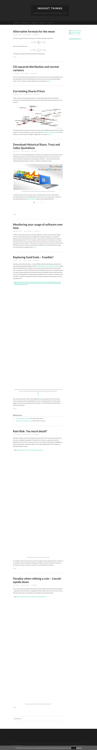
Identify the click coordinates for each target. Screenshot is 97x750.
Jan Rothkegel (27, 34)
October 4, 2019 (17, 34)
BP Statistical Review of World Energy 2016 (47, 266)
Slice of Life (42, 22)
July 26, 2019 (16, 73)
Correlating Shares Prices (29, 91)
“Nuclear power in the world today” (24, 420)
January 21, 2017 (17, 260)
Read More (79, 748)
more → (15, 57)
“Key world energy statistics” (22, 418)
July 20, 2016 (16, 585)
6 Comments (34, 151)
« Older (17, 718)
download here (32, 199)
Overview (16, 22)
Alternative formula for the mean (34, 31)
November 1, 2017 (17, 94)
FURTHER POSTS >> (75, 39)
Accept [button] (73, 748)
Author (50, 22)
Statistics (34, 22)
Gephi (57, 132)
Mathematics (25, 22)
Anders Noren (80, 745)
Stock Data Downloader (48, 132)
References (17, 415)
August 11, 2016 (17, 434)
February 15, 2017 (17, 231)
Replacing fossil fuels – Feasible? (33, 257)
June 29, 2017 (16, 151)
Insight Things (50, 8)
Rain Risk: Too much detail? (30, 431)
